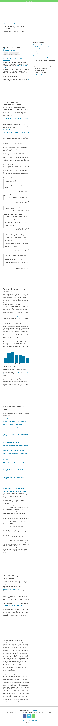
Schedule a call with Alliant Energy (10, 316)
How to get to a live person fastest (40, 51)
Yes (31, 710)
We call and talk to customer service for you (42, 46)
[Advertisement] (16, 91)
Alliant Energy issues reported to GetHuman (12, 555)
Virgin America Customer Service (40, 84)
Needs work (35, 710)
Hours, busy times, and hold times (40, 53)
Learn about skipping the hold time (10, 145)
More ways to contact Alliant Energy (40, 57)
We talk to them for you (8, 58)
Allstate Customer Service (38, 82)
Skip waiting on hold (19, 58)
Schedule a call (6, 60)
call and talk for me (17, 372)
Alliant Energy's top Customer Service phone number (44, 44)
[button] (57, 1)
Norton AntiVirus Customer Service (40, 80)
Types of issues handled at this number (41, 55)
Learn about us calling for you (9, 129)
